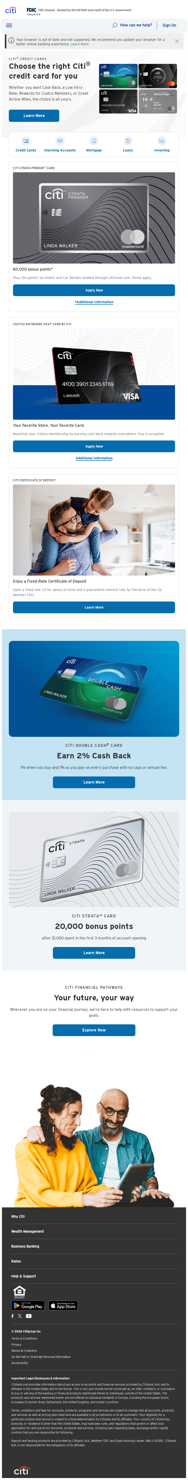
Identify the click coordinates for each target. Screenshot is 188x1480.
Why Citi (18, 1216)
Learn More (79, 44)
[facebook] (12, 1316)
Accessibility (20, 1363)
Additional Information (125, 458)
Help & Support (23, 1276)
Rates (16, 1261)
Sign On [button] (169, 25)
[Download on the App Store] (63, 1305)
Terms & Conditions (24, 1338)
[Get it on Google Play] (28, 1305)
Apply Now (112, 290)
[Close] (177, 40)
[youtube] (29, 1316)
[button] (9, 26)
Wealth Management (27, 1231)
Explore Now (108, 1030)
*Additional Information (112, 302)
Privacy (16, 1344)
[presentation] (75, 14)
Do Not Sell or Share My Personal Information (41, 1357)
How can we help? (136, 25)
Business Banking (25, 1246)
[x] (19, 1316)
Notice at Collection (24, 1351)
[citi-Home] (11, 11)
